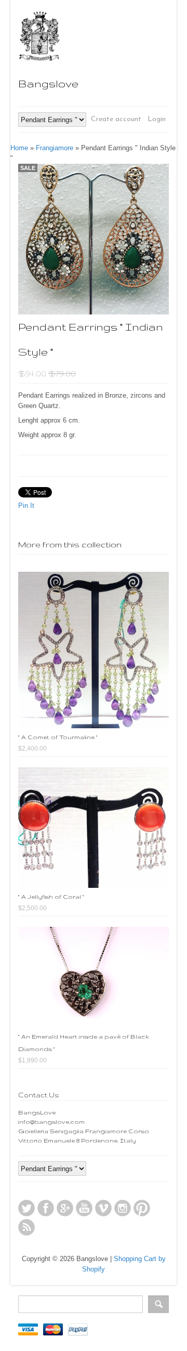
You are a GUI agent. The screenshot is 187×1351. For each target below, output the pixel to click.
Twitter (26, 1208)
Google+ (65, 1208)
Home (19, 148)
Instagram (122, 1208)
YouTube (84, 1208)
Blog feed (26, 1227)
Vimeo (103, 1208)
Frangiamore (54, 148)
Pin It (26, 505)
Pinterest (141, 1208)
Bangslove (48, 83)
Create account (116, 119)
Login (157, 119)
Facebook (45, 1208)
